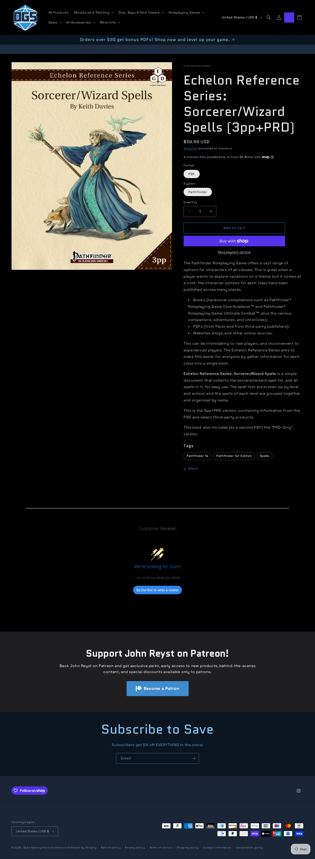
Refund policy (111, 847)
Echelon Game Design (197, 66)
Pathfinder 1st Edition (234, 456)
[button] (93, 12)
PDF (191, 174)
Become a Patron (161, 688)
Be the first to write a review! (157, 590)
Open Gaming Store (36, 847)
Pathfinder (197, 192)
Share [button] (193, 468)
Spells (264, 456)
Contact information (217, 847)
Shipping (190, 148)
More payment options (234, 252)
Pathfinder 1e (197, 456)
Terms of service (160, 847)
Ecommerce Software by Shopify (73, 847)
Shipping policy (188, 847)
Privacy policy (135, 847)
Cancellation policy (249, 847)
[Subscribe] (194, 758)
